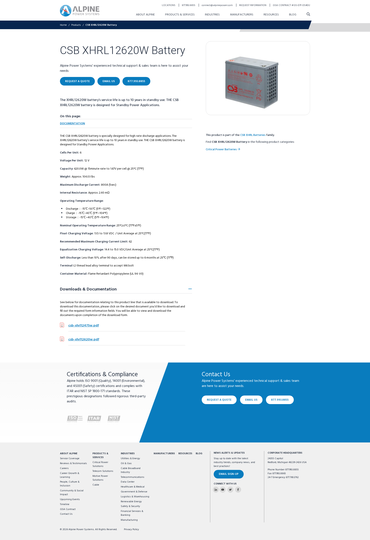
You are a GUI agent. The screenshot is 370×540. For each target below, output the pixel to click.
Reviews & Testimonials (73, 463)
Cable (95, 485)
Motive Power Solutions (100, 478)
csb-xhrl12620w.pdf (83, 339)
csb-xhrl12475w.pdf (83, 325)
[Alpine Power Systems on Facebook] (238, 490)
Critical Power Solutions (100, 464)
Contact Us (66, 514)
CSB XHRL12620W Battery (101, 25)
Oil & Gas (126, 463)
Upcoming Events (70, 499)
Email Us (109, 81)
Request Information (253, 5)
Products (76, 25)
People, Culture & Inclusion (69, 484)
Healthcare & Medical (133, 487)
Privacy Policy (131, 529)
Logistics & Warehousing (135, 497)
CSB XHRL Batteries (253, 135)
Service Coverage (69, 458)
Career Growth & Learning (69, 475)
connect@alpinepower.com (217, 5)
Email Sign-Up (229, 474)
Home (63, 25)
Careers (64, 468)
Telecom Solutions (102, 471)
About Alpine (145, 14)
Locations (169, 5)
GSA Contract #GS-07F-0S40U (291, 5)
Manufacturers (241, 14)
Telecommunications (132, 477)
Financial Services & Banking (132, 513)
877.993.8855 (189, 5)
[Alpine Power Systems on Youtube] (223, 490)
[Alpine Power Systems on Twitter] (230, 490)
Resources (271, 14)
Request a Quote (77, 81)
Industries (212, 14)
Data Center (127, 482)
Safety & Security (130, 506)
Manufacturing (129, 520)
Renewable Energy (131, 501)
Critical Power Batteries (221, 149)
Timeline (64, 504)
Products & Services (180, 14)
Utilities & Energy (130, 458)
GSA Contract (68, 509)
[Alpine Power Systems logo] (79, 10)
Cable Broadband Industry (130, 470)
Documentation (72, 123)
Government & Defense (134, 492)
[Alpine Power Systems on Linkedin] (216, 490)
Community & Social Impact (72, 493)
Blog (292, 14)
